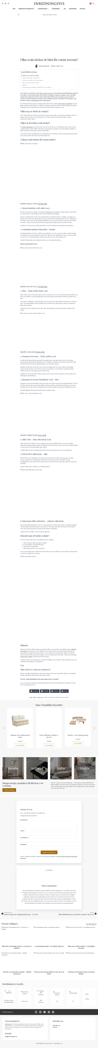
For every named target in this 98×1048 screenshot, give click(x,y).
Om (65, 8)
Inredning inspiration (26, 8)
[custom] (49, 1012)
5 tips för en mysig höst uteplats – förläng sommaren (16, 973)
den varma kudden (33, 100)
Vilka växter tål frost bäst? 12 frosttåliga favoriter (81, 947)
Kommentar (24, 819)
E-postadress (24, 837)
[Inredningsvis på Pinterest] (8, 4)
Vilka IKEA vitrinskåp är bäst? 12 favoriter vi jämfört (17, 947)
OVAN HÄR (42, 435)
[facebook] (36, 1012)
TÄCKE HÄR (42, 204)
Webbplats (23, 844)
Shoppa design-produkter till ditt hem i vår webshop (36, 87)
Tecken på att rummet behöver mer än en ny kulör (49, 973)
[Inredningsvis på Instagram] (5, 4)
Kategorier (55, 8)
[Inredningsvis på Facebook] (3, 4)
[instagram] (40, 1012)
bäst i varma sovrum (46, 93)
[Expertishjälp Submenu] (48, 9)
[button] (3, 728)
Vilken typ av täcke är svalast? (30, 75)
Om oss (55, 1027)
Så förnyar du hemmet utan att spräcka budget (81, 973)
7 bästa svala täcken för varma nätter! (32, 80)
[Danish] (90, 4)
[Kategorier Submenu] (60, 9)
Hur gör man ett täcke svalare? (30, 82)
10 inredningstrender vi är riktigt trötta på (49, 946)
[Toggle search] (93, 4)
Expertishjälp (42, 8)
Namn (22, 830)
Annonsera (73, 8)
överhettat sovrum (63, 97)
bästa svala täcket (28, 127)
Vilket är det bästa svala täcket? (31, 78)
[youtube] (44, 1012)
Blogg (34, 697)
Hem (14, 8)
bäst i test (40, 697)
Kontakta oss (56, 1025)
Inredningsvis (8, 1024)
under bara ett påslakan (65, 103)
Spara (22, 15)
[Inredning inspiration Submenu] (35, 9)
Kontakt (82, 8)
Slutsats (24, 85)
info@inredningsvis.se (11, 1036)
